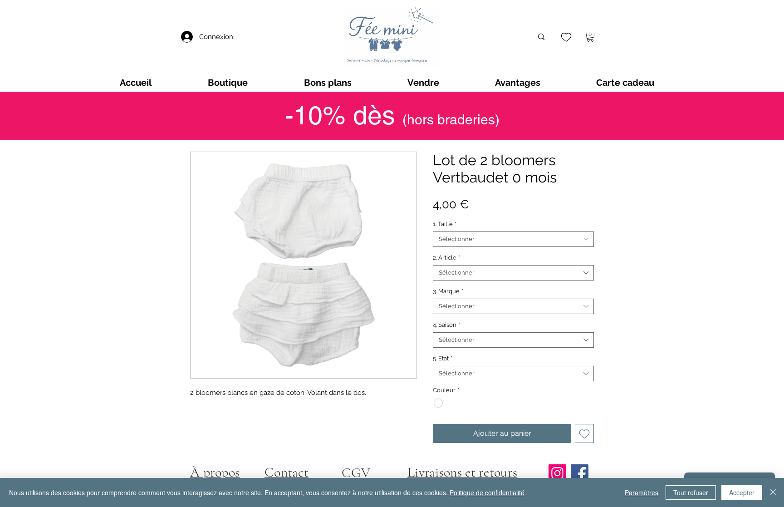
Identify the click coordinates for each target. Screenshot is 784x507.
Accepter (742, 492)
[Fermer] (773, 492)
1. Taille (444, 224)
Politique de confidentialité (487, 492)
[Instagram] (557, 473)
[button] (590, 37)
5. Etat (442, 358)
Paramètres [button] (641, 492)
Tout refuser (690, 492)
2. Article (446, 257)
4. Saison (446, 324)
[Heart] (566, 37)
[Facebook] (579, 473)
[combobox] (513, 239)
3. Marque (448, 291)
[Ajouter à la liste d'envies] (584, 433)
